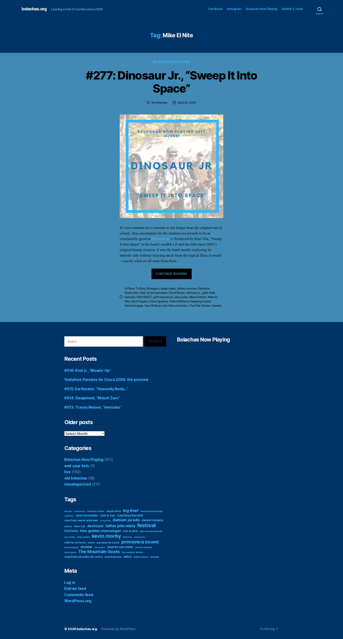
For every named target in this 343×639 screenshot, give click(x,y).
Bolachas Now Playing (261, 9)
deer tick (79, 526)
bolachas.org (34, 9)
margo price (139, 537)
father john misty (120, 526)
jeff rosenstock (163, 297)
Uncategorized (77, 484)
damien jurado (126, 519)
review (86, 547)
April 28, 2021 (187, 102)
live (67, 472)
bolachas (161, 102)
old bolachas (75, 478)
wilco (127, 556)
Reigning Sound (200, 301)
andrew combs (96, 511)
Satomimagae (134, 305)
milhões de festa (75, 542)
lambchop (127, 537)
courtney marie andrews (81, 520)
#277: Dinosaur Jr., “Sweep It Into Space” (171, 81)
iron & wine (130, 531)
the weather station (132, 552)
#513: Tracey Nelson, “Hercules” (93, 407)
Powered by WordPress (118, 629)
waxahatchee (113, 556)
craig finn (105, 520)
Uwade (216, 305)
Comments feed (78, 595)
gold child (208, 292)
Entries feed (75, 588)
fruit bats (71, 531)
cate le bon (107, 515)
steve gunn (70, 552)
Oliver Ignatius (158, 301)
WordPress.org (77, 601)
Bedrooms (131, 292)
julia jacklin (83, 537)
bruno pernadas (157, 292)
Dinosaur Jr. (160, 238)
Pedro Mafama (179, 301)
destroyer (95, 526)
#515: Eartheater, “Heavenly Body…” (96, 389)
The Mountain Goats (99, 551)
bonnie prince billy (152, 511)
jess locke (181, 297)
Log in (69, 582)
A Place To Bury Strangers (142, 288)
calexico (69, 515)
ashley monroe (187, 288)
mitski (91, 542)
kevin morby (106, 536)
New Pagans (139, 301)
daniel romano (152, 520)
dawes (68, 526)
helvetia (130, 297)
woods (154, 556)
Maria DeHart (198, 297)
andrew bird (79, 511)
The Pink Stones (199, 305)
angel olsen (168, 288)
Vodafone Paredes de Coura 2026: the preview (106, 379)
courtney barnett (130, 515)
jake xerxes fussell (151, 531)
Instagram (234, 9)
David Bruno (177, 292)
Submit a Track (292, 9)
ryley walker (99, 547)
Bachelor (204, 288)
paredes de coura (108, 542)
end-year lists (76, 466)
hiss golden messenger (100, 530)
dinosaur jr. (194, 292)
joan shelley (69, 537)
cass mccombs (87, 515)
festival (146, 525)
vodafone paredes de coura (83, 556)
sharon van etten (120, 547)
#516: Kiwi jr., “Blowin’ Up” (87, 370)
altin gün (68, 511)
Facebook (215, 9)
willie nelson (140, 556)
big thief (131, 510)
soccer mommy (143, 547)
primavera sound (140, 542)
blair (142, 292)
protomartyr (71, 547)
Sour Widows (153, 305)
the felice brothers (175, 305)
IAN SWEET (144, 297)
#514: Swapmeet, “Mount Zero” (92, 398)
